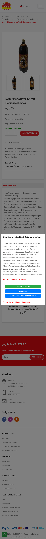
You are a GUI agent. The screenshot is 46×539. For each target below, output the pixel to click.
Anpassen (23, 291)
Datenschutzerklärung (11, 302)
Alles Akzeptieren (23, 287)
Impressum (26, 302)
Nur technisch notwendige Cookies (23, 296)
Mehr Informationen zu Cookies (15, 279)
